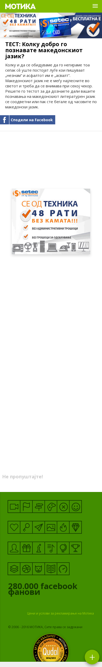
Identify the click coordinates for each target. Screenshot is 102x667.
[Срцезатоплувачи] (14, 527)
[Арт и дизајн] (75, 527)
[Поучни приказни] (50, 568)
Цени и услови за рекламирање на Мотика (60, 613)
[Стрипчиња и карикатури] (14, 548)
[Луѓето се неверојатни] (38, 527)
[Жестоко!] (63, 527)
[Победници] (75, 548)
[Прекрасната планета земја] (63, 548)
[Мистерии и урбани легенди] (38, 506)
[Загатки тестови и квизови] (26, 527)
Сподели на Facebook (32, 119)
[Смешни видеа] (14, 506)
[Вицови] (75, 506)
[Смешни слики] (50, 527)
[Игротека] (50, 506)
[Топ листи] (14, 568)
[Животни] (38, 568)
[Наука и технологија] (38, 548)
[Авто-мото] (63, 568)
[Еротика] (63, 506)
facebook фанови (42, 590)
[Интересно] (26, 548)
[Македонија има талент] (50, 548)
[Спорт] (26, 568)
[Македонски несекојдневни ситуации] (26, 506)
